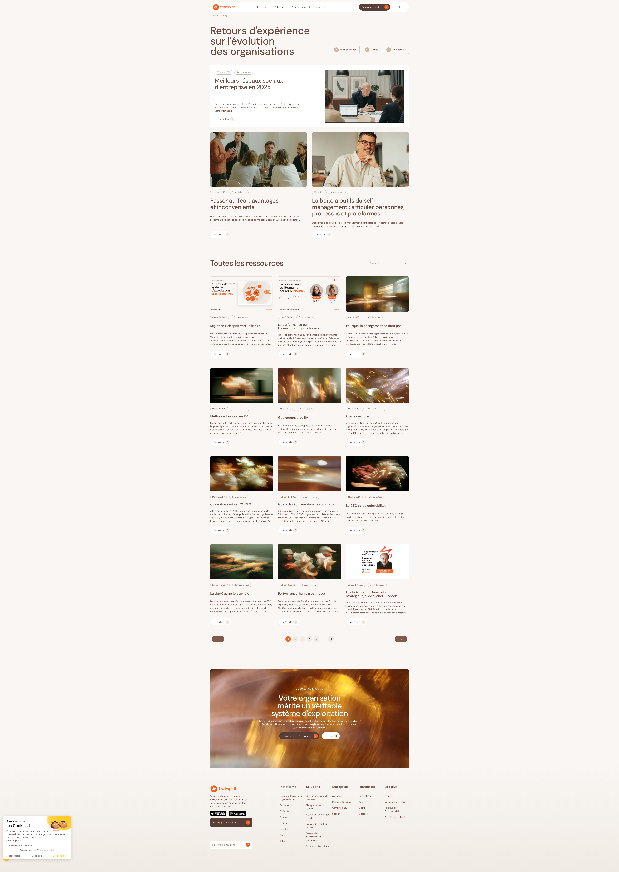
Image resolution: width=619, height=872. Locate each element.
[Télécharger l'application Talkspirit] (231, 813)
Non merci (14, 855)
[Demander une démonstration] (299, 735)
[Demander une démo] (374, 7)
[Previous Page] (218, 639)
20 (330, 639)
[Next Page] (401, 639)
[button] (263, 7)
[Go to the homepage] (223, 788)
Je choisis (37, 855)
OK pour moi (60, 855)
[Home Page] (224, 7)
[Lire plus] (331, 735)
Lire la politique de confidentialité (20, 845)
